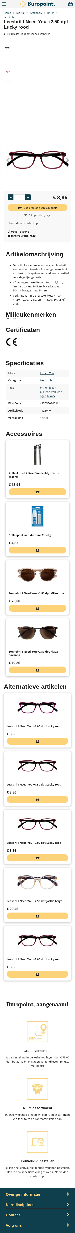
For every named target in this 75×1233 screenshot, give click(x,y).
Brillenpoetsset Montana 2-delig (30, 535)
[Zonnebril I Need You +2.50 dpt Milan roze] (37, 574)
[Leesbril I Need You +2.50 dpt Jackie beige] (37, 882)
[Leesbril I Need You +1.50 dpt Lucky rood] (37, 766)
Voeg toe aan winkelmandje (40, 207)
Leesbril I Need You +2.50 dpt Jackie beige (34, 901)
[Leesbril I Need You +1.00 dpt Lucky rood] (37, 707)
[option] (7, 48)
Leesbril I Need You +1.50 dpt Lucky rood (34, 784)
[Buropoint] (37, 5)
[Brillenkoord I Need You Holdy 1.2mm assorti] (37, 454)
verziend (56, 392)
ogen (43, 396)
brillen (44, 387)
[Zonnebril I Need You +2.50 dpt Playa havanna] (37, 633)
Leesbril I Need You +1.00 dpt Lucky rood (34, 726)
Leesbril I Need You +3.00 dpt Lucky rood (34, 959)
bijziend (45, 392)
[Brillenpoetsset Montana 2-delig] (37, 516)
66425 (51, 396)
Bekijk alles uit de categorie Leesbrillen (28, 34)
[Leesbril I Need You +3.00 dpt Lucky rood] (37, 940)
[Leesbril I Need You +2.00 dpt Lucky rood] (37, 824)
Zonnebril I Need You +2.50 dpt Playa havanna (33, 653)
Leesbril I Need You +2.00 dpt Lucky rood (34, 843)
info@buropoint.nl (23, 236)
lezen (52, 387)
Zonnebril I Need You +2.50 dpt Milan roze (36, 593)
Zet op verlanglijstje (39, 215)
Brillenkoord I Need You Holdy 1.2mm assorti (34, 475)
